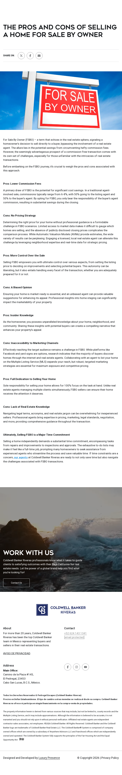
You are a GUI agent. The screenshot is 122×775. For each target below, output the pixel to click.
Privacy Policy (110, 757)
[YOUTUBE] (85, 667)
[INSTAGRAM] (76, 667)
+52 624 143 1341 (75, 633)
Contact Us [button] (16, 583)
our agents (21, 457)
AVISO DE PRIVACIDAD (16, 653)
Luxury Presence (49, 757)
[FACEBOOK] (67, 667)
